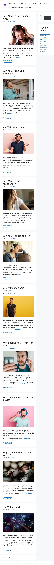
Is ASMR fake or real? (14, 127)
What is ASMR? (12, 3)
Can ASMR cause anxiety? (17, 235)
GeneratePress (35, 563)
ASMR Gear (28, 7)
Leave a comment (8, 62)
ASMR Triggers (23, 3)
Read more (17, 57)
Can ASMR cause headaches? (12, 182)
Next (11, 557)
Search (42, 15)
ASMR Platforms (44, 3)
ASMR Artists (34, 3)
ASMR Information (8, 60)
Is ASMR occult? (11, 507)
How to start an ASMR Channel (15, 7)
